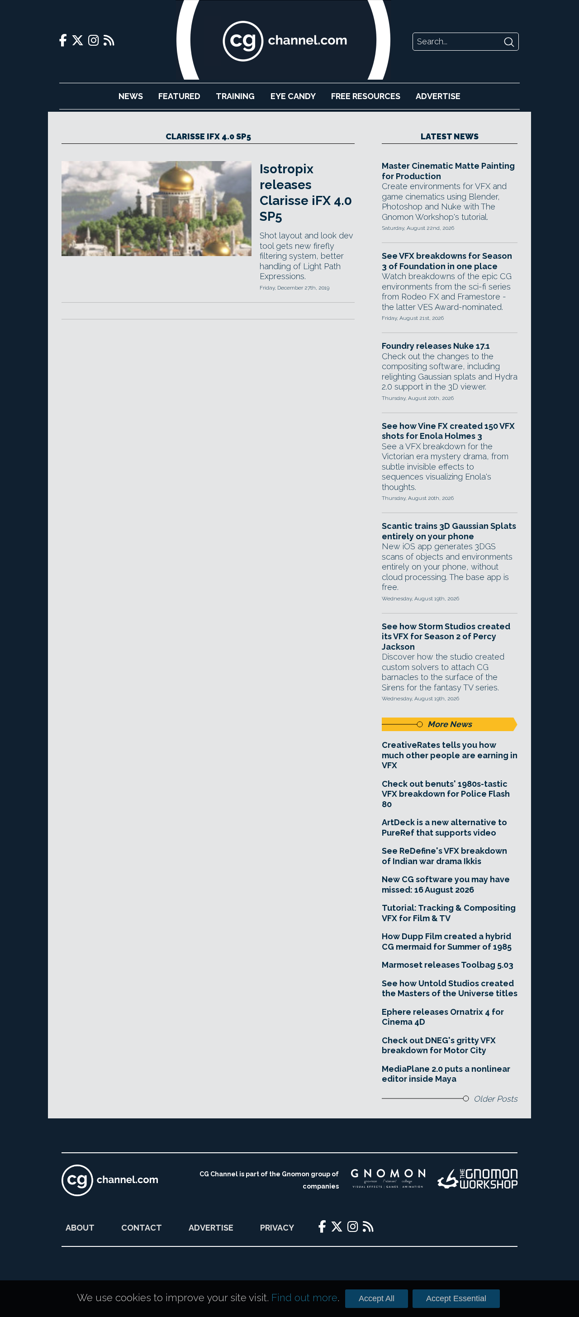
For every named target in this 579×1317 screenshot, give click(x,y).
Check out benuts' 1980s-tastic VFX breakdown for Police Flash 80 (446, 794)
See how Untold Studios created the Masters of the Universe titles (449, 988)
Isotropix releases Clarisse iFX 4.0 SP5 (306, 193)
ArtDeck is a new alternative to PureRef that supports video (444, 827)
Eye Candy (293, 96)
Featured (179, 96)
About (80, 1227)
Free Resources (365, 96)
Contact (141, 1227)
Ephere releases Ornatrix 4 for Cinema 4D (443, 1017)
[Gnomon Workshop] (477, 1180)
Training (235, 96)
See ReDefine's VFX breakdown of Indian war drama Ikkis (444, 856)
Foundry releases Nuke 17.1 (436, 346)
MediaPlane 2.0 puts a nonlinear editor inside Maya (446, 1074)
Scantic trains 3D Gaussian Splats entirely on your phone (449, 531)
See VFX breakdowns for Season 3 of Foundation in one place (447, 261)
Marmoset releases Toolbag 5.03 (447, 965)
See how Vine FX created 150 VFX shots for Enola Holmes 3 (448, 431)
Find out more (304, 1297)
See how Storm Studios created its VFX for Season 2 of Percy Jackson (446, 636)
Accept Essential (456, 1298)
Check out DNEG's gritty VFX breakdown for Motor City (439, 1046)
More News (449, 724)
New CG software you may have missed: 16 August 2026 (446, 884)
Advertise (438, 96)
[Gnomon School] (388, 1180)
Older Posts (495, 1098)
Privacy (277, 1227)
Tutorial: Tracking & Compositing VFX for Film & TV (449, 913)
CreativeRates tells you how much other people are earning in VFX (449, 755)
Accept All (376, 1298)
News (131, 96)
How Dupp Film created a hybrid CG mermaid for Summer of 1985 (447, 941)
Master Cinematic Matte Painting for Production (448, 171)
